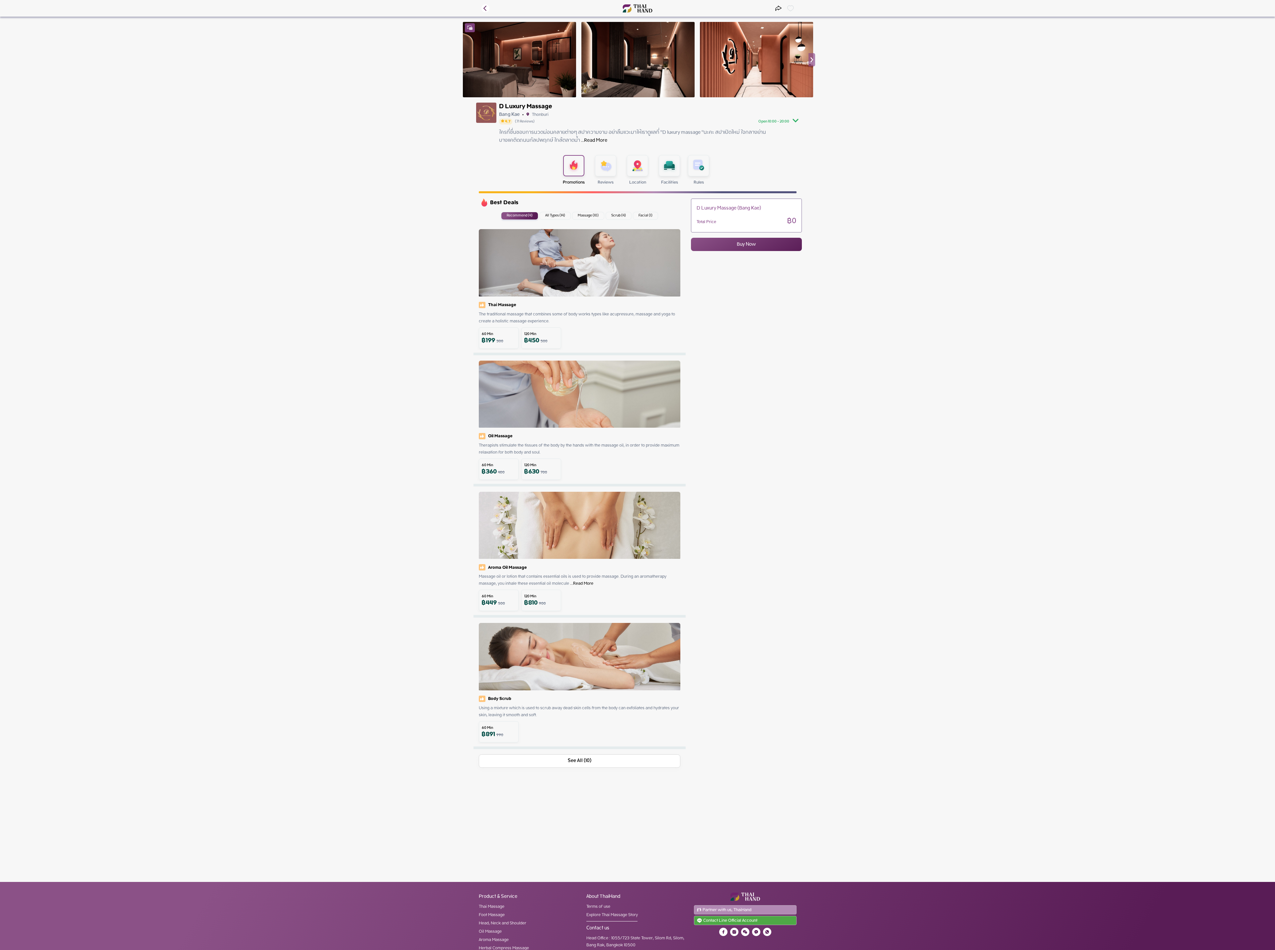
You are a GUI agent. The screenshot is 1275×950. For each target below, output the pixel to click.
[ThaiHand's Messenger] (756, 932)
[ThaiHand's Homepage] (638, 8)
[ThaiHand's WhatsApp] (767, 932)
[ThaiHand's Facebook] (723, 932)
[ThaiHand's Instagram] (734, 932)
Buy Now (746, 244)
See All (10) (579, 760)
